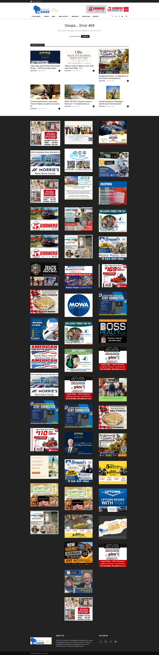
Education (86, 16)
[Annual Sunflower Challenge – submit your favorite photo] (114, 91)
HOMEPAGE (85, 36)
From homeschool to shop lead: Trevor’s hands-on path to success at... (44, 103)
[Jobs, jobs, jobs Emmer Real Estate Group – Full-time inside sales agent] (45, 56)
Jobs (53, 16)
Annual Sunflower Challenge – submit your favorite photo (111, 102)
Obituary (75, 16)
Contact (95, 16)
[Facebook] (113, 16)
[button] (126, 16)
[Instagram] (116, 16)
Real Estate (63, 16)
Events (46, 16)
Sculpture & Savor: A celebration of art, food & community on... (113, 77)
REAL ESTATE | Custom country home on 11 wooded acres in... (78, 102)
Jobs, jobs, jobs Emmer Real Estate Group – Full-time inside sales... (45, 67)
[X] (119, 16)
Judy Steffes (33, 70)
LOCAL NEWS (36, 16)
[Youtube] (122, 16)
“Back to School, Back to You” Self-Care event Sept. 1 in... (79, 67)
